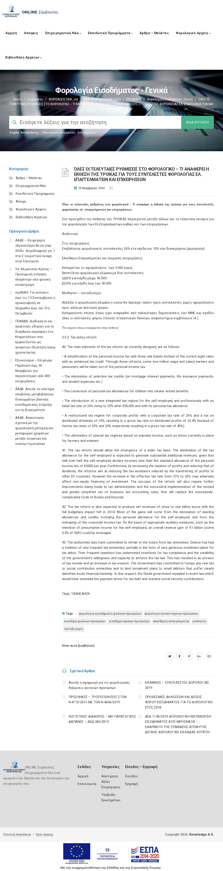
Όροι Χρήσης (44, 834)
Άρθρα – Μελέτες (154, 33)
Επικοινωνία (87, 784)
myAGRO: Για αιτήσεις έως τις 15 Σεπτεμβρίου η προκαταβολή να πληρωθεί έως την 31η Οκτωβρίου (35, 303)
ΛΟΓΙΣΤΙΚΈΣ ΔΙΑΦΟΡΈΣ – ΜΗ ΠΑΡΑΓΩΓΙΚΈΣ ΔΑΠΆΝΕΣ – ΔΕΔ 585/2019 (102, 719)
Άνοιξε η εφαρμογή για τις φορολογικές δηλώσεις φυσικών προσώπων (99, 685)
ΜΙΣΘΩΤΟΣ (199, 621)
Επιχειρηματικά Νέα (62, 33)
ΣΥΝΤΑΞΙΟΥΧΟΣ (73, 628)
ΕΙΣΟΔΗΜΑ (133, 99)
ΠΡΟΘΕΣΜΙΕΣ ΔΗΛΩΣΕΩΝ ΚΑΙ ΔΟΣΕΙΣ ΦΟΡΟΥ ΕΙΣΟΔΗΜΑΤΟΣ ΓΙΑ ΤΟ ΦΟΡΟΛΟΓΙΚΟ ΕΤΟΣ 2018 (179, 702)
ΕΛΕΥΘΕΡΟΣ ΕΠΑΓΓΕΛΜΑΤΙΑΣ (171, 621)
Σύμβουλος (35, 99)
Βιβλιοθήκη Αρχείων (22, 57)
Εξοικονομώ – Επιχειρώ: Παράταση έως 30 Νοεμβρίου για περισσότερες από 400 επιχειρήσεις (34, 370)
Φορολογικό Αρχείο (192, 33)
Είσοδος (131, 776)
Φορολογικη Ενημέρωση (58, 132)
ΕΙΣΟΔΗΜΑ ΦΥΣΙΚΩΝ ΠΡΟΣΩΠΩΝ (85, 621)
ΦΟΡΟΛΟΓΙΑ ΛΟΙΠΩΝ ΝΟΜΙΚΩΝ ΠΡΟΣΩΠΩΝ (171, 613)
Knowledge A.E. (201, 834)
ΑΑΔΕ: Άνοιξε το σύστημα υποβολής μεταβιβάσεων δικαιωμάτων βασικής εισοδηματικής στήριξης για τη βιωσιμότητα (34, 399)
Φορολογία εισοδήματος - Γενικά (170, 99)
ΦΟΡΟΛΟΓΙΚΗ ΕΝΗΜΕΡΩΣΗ (102, 99)
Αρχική (11, 33)
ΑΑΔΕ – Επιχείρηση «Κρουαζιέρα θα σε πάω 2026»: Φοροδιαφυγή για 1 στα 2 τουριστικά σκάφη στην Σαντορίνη (35, 250)
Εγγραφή (131, 784)
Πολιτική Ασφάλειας (17, 834)
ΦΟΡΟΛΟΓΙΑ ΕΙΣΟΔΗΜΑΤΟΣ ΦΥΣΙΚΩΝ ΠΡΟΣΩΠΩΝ (110, 613)
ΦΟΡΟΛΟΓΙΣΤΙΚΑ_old (63, 99)
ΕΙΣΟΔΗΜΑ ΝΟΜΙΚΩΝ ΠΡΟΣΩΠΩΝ (129, 621)
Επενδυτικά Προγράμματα (110, 33)
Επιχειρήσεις (87, 132)
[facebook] (179, 656)
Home (18, 99)
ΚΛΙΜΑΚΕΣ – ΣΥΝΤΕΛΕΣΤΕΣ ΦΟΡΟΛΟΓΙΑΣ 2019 (177, 685)
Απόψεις (31, 33)
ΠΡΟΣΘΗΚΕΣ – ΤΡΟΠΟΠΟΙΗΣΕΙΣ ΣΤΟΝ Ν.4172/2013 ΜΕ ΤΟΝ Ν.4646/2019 (98, 699)
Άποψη (21, 201)
